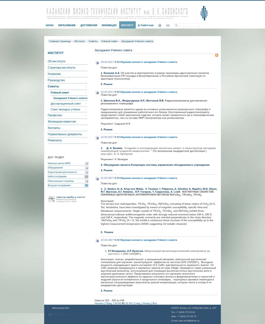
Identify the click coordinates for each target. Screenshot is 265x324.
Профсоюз (55, 115)
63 (130, 303)
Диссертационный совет (66, 103)
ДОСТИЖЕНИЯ (88, 25)
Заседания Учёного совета (137, 41)
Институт (79, 41)
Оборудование (55, 168)
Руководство (56, 80)
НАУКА (50, 25)
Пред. (109, 303)
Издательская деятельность (62, 172)
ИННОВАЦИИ (109, 25)
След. (137, 303)
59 (116, 303)
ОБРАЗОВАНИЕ (67, 25)
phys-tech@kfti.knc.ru (189, 321)
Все (155, 303)
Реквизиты (55, 140)
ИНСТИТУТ (127, 25)
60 (119, 303)
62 (126, 303)
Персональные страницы (61, 181)
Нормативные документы (65, 134)
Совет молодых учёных (65, 109)
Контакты (54, 127)
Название (54, 73)
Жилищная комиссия (62, 121)
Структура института (61, 67)
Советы (93, 41)
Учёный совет (109, 41)
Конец (146, 303)
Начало (99, 303)
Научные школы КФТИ (59, 163)
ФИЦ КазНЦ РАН (60, 308)
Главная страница (60, 41)
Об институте (56, 61)
